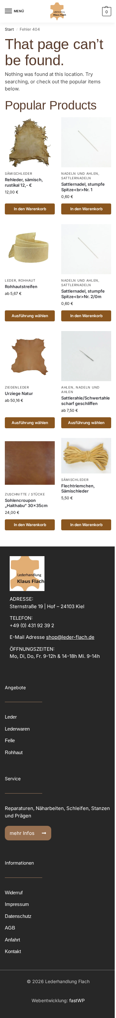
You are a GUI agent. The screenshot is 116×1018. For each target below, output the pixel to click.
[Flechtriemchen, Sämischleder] (86, 455)
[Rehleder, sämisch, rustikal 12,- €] (30, 142)
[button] (106, 11)
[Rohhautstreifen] (30, 249)
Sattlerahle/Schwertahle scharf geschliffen (85, 400)
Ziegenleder (17, 387)
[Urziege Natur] (30, 356)
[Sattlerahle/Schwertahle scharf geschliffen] (86, 356)
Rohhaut (26, 280)
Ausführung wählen (30, 315)
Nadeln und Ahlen (79, 173)
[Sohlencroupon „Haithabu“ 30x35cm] (30, 463)
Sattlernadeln (76, 178)
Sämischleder (18, 173)
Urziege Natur (19, 393)
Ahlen (67, 387)
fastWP (77, 1000)
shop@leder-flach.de (70, 637)
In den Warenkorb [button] (30, 208)
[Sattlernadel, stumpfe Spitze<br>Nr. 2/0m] (86, 249)
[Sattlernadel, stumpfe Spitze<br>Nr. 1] (86, 142)
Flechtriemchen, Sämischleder (78, 488)
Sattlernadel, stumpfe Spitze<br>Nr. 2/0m (83, 293)
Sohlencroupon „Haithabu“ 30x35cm (26, 503)
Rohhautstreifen (21, 286)
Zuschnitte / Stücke (25, 494)
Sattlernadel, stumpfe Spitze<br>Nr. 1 (83, 187)
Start (9, 29)
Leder (10, 280)
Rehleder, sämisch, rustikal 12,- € (24, 182)
